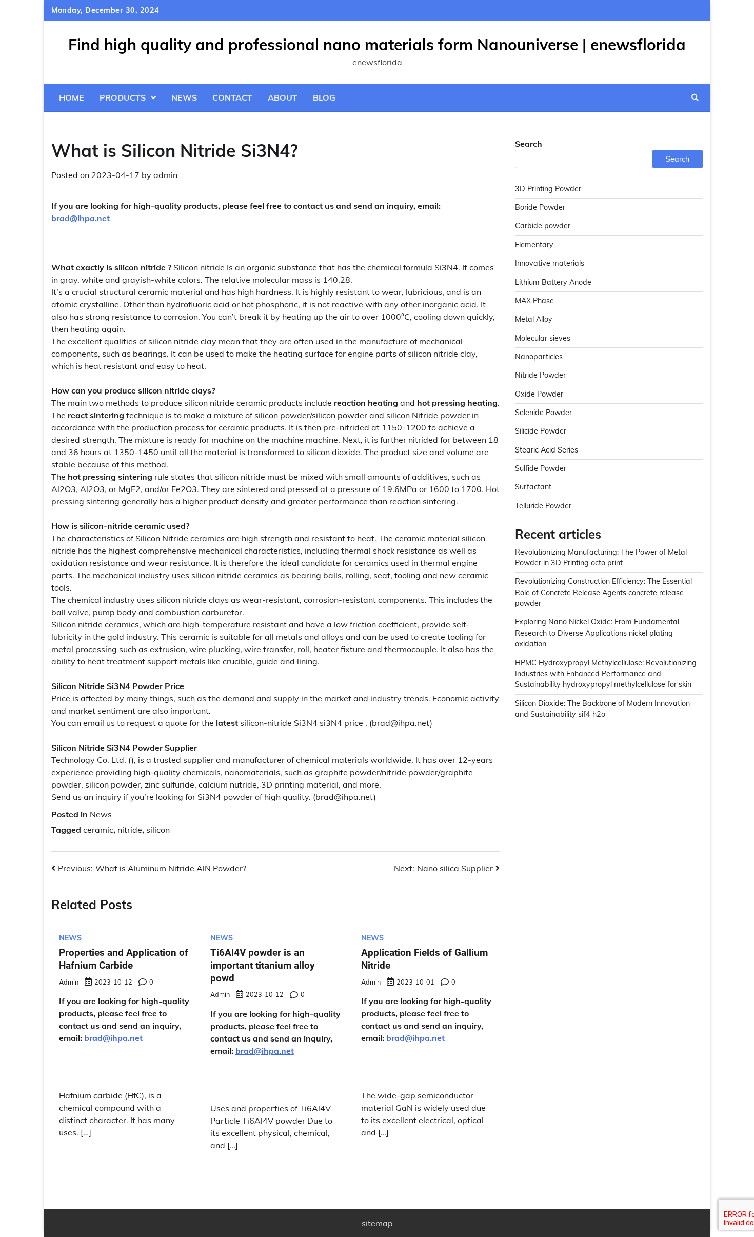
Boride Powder (540, 207)
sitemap (377, 1223)
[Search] (695, 97)
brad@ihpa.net (80, 218)
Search (528, 144)
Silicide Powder (540, 431)
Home (71, 97)
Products (123, 97)
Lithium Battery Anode (553, 282)
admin (165, 175)
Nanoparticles (539, 357)
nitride (129, 829)
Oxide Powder (539, 394)
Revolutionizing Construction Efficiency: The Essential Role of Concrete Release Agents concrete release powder (603, 592)
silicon (158, 829)
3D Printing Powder (548, 189)
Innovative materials (549, 263)
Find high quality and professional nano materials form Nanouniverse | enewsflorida (377, 44)
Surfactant (533, 487)
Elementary (534, 245)
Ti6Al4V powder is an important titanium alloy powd (262, 965)
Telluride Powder (543, 505)
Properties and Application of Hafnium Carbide (123, 959)
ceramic (98, 829)
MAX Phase (534, 301)
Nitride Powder (540, 375)
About (282, 97)
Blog (324, 97)
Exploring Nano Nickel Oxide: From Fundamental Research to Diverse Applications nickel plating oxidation (597, 633)
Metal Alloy (533, 319)
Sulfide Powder (540, 469)
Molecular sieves (542, 338)
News (184, 97)
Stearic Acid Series (546, 450)
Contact (232, 97)
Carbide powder (542, 226)
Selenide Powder (543, 413)
